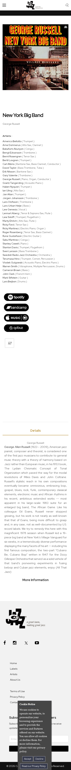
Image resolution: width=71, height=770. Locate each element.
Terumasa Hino (11, 258)
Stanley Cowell (11, 243)
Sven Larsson (10, 251)
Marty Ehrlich (10, 220)
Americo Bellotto (12, 141)
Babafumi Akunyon (13, 148)
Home (13, 663)
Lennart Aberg (11, 213)
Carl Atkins (8, 164)
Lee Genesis (10, 209)
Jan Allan (8, 194)
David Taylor (9, 167)
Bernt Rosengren (12, 156)
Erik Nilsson (9, 171)
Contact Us (16, 702)
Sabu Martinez (10, 239)
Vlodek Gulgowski (13, 262)
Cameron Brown (12, 270)
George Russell (11, 179)
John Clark (8, 273)
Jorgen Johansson (13, 198)
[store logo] (35, 5)
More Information (35, 580)
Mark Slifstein (10, 277)
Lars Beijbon (9, 281)
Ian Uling (7, 190)
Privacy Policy (17, 696)
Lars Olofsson (10, 201)
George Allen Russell (17, 447)
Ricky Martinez (11, 228)
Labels (13, 668)
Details (35, 431)
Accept (27, 758)
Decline (39, 758)
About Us (15, 679)
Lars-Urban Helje (12, 205)
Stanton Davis (10, 247)
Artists (13, 674)
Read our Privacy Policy (34, 766)
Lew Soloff (8, 217)
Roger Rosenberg (12, 232)
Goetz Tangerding (13, 182)
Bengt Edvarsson (12, 152)
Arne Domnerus (11, 145)
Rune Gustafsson (12, 236)
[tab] (35, 431)
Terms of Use (17, 691)
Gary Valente (10, 175)
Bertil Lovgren (10, 160)
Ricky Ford (8, 224)
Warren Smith (10, 266)
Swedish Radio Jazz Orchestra (20, 254)
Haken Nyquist (11, 186)
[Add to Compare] (9, 343)
